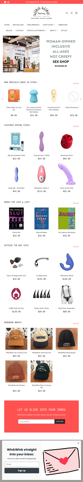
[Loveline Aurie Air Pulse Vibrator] (53, 96)
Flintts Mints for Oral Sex (13, 108)
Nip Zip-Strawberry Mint (16, 155)
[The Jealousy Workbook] (67, 218)
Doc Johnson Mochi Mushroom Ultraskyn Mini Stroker (33, 109)
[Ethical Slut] (16, 218)
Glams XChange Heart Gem (16, 276)
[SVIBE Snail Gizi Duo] (16, 294)
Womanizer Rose (67, 155)
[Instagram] (8, 2)
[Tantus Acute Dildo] (67, 174)
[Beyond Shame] (42, 218)
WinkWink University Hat (41, 353)
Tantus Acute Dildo (66, 188)
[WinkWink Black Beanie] (67, 339)
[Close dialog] (78, 443)
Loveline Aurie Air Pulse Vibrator (54, 108)
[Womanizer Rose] (67, 141)
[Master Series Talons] (42, 294)
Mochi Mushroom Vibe (74, 107)
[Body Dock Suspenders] (67, 294)
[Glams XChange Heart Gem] (16, 262)
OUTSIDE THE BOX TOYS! (16, 245)
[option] (41, 54)
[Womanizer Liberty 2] (42, 174)
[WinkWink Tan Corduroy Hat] (16, 339)
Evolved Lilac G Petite (41, 155)
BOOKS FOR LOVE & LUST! (17, 202)
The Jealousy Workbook (66, 232)
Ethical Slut (16, 232)
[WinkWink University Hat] (42, 339)
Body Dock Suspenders (66, 308)
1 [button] (40, 71)
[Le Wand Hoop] (42, 262)
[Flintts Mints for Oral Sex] (13, 96)
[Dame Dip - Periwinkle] (16, 174)
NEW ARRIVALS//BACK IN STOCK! (21, 82)
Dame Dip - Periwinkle (16, 188)
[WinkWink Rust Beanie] (16, 371)
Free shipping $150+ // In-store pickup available (41, 2)
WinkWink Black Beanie (66, 353)
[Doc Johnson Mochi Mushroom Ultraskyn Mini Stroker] (33, 96)
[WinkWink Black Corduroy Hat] (42, 371)
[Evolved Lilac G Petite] (42, 141)
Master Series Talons (41, 308)
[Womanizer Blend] (67, 262)
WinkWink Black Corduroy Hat (41, 386)
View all (76, 83)
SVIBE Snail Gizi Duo (16, 308)
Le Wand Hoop (41, 276)
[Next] (80, 99)
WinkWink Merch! (13, 322)
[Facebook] (5, 2)
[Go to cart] (76, 13)
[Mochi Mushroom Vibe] (73, 96)
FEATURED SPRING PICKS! (17, 125)
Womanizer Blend (66, 276)
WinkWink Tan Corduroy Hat (16, 353)
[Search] (67, 13)
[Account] (71, 13)
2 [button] (43, 71)
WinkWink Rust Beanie (16, 385)
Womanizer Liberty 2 (41, 188)
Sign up (22, 470)
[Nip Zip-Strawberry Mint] (16, 141)
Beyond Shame (41, 232)
